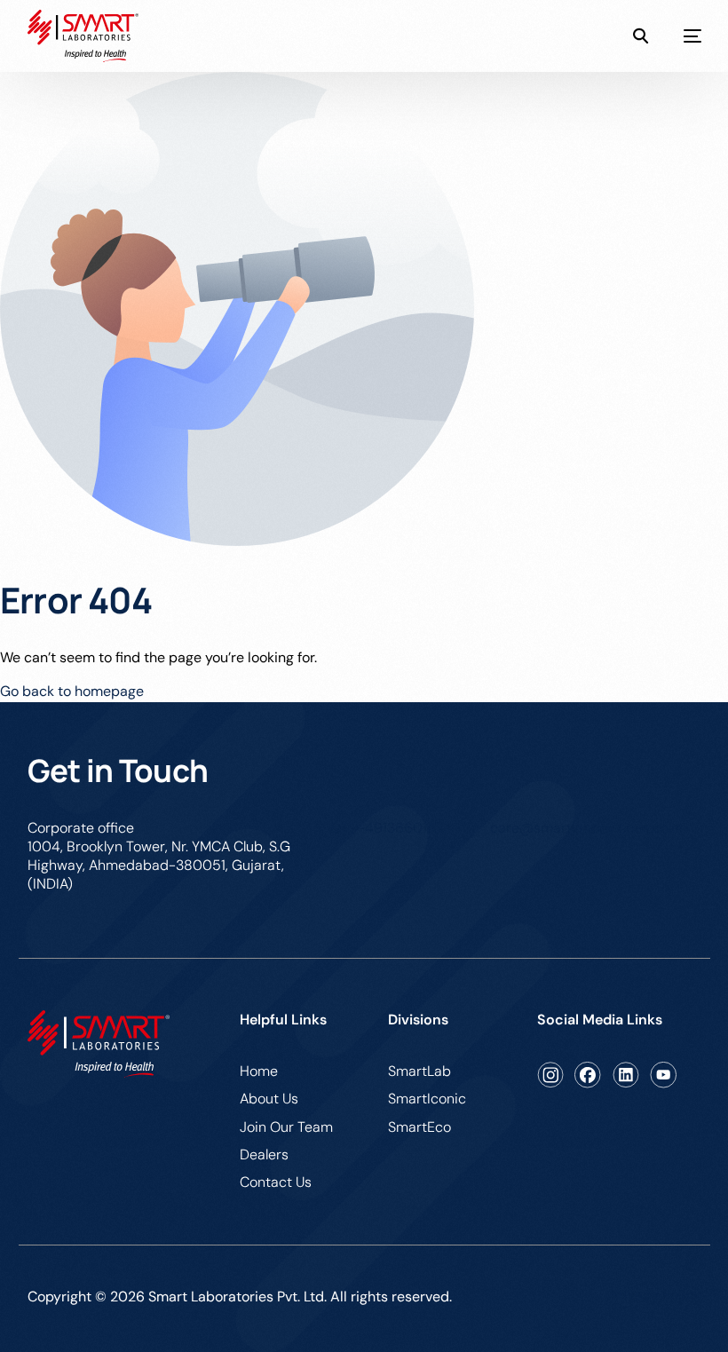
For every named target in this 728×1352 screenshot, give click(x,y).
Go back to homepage (72, 691)
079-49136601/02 (390, 827)
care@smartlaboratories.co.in (586, 827)
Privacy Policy (656, 1294)
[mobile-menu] (674, 36)
